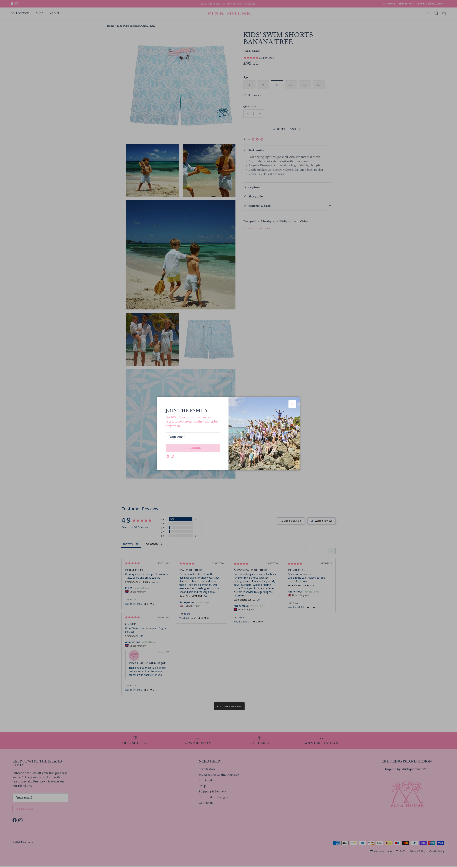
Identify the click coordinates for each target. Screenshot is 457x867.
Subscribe (193, 447)
